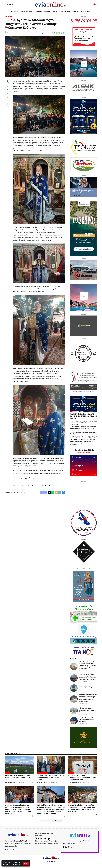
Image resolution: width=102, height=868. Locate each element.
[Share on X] (55, 33)
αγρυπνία (17, 485)
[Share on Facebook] (52, 33)
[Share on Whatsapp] (57, 33)
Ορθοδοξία (8, 16)
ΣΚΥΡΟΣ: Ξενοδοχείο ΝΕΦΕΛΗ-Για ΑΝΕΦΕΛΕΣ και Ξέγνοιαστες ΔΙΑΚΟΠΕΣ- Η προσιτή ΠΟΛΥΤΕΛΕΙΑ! (83, 422)
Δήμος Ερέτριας (36, 485)
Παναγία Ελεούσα (49, 485)
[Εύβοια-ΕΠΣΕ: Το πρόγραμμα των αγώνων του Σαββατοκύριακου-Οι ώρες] (19, 765)
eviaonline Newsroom (10, 782)
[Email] (59, 33)
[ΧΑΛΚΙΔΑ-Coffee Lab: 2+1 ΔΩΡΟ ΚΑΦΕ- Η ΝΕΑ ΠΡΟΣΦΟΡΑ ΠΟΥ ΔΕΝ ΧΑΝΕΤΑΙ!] (83, 404)
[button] (26, 863)
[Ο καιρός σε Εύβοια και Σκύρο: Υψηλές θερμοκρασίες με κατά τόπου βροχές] (74, 720)
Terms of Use (16, 864)
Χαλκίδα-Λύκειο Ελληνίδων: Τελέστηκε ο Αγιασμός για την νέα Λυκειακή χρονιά (51, 778)
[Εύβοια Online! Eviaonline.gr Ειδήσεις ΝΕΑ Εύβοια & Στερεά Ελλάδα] (51, 5)
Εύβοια (42, 485)
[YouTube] (10, 5)
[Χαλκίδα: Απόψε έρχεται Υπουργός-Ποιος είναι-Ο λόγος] (74, 688)
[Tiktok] (83, 474)
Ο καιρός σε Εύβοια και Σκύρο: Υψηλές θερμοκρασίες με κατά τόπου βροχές (86, 719)
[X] (8, 5)
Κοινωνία (73, 411)
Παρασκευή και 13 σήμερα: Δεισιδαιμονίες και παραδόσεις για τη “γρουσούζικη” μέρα (82, 778)
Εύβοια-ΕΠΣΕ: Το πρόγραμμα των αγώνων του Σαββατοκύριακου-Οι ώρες (17, 778)
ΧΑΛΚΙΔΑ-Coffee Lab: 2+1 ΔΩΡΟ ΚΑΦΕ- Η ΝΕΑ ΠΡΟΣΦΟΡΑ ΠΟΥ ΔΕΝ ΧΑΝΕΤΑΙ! (83, 416)
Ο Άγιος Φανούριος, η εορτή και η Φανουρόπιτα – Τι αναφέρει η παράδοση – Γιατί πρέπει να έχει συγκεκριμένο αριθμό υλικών (83, 428)
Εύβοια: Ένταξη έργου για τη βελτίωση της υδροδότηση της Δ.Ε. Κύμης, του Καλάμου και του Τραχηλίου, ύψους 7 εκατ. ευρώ (82, 808)
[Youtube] (83, 470)
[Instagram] (12, 5)
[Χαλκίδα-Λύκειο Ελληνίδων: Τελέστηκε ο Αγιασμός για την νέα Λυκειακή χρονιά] (51, 765)
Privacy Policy (6, 864)
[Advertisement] (84, 493)
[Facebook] (6, 5)
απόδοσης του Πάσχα (26, 485)
